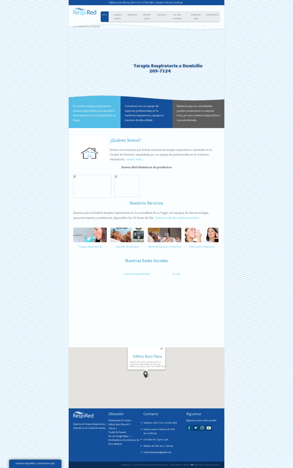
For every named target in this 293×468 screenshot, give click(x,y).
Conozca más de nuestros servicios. (177, 218)
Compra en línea (196, 17)
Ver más (176, 274)
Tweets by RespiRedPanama (137, 274)
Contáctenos (212, 15)
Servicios (132, 15)
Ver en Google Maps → (120, 436)
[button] (146, 374)
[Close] (161, 348)
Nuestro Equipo (147, 17)
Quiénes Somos (117, 17)
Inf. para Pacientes (177, 17)
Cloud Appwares (213, 465)
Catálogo (161, 15)
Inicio (104, 15)
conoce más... (134, 159)
